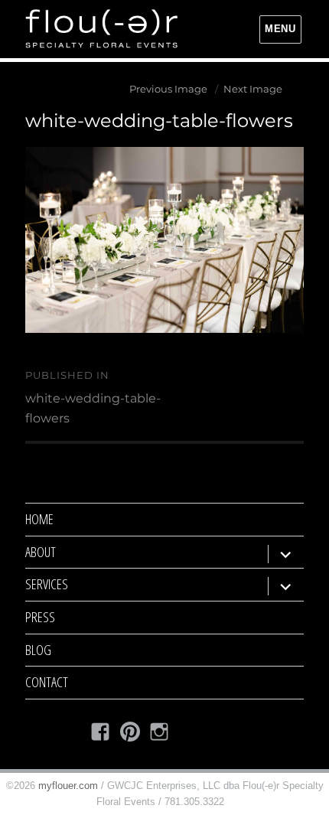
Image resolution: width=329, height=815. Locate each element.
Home (39, 519)
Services (46, 584)
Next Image (252, 89)
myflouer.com (68, 785)
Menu (280, 28)
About (40, 552)
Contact (46, 682)
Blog (38, 650)
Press (40, 617)
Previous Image (168, 89)
